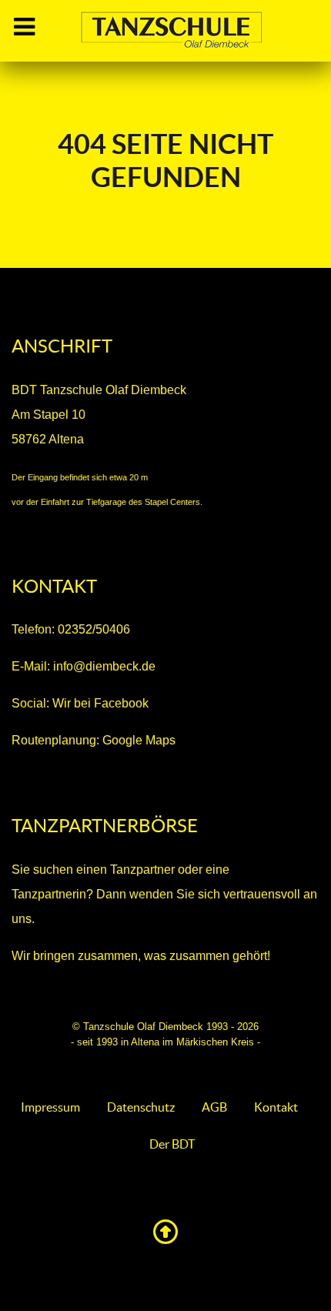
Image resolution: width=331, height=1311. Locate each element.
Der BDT (172, 1144)
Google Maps (137, 740)
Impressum (50, 1107)
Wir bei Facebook (100, 703)
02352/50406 (94, 629)
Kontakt (276, 1107)
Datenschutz (141, 1107)
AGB (214, 1107)
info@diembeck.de (104, 666)
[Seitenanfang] (165, 1236)
